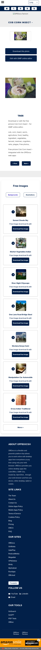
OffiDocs (11, 543)
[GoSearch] (13, 8)
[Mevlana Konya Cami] (21, 342)
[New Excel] (27, 8)
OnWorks (11, 546)
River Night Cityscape (20, 283)
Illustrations (30, 195)
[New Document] (20, 8)
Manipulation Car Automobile (20, 377)
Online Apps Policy (15, 506)
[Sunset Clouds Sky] (21, 216)
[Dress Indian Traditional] (21, 405)
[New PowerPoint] (34, 8)
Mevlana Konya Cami (20, 346)
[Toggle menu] (2, 2)
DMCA (10, 528)
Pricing (11, 524)
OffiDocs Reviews (16, 633)
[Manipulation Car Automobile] (21, 373)
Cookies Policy (14, 517)
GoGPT (11, 615)
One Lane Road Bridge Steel (20, 314)
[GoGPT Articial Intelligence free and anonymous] (6, 8)
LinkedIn (25, 594)
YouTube (14, 594)
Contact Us (12, 503)
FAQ (10, 531)
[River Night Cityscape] (21, 279)
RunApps (11, 572)
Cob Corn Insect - (20, 22)
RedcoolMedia (13, 554)
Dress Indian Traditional (20, 409)
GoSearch (12, 611)
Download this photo (21, 51)
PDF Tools (12, 618)
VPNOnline (12, 561)
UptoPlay (11, 550)
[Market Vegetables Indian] (21, 248)
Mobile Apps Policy (15, 510)
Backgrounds (13, 195)
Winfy (10, 564)
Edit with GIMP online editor (21, 58)
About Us (11, 499)
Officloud (11, 575)
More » (20, 427)
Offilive (11, 622)
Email (13, 597)
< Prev (15, 163)
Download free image (20, 229)
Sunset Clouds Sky (20, 220)
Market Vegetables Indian (20, 252)
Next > (26, 163)
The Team (12, 496)
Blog (10, 521)
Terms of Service (14, 513)
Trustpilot (13, 583)
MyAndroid (12, 568)
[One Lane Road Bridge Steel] (21, 310)
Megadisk (12, 557)
